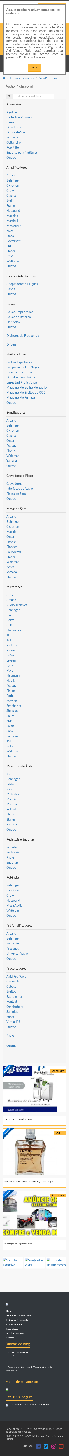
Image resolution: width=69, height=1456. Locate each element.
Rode (10, 695)
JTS (8, 635)
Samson (11, 700)
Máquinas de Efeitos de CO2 (25, 392)
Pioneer (11, 546)
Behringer (13, 180)
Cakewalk (13, 981)
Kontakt (11, 1001)
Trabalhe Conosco (15, 1333)
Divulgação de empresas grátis (18, 1244)
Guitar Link (13, 142)
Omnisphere (14, 1006)
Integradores (12, 1329)
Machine (12, 215)
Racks (10, 857)
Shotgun (12, 710)
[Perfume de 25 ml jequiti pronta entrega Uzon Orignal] (34, 1152)
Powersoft (13, 241)
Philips (10, 690)
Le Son (10, 655)
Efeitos (11, 991)
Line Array (13, 322)
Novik (10, 680)
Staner (10, 251)
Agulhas (11, 112)
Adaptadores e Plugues (22, 284)
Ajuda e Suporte (14, 1324)
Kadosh (11, 645)
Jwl (8, 640)
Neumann (13, 675)
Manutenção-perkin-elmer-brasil (18, 1119)
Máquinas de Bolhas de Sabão (26, 387)
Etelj (9, 200)
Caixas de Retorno (18, 317)
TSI (8, 741)
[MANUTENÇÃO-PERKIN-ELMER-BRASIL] (34, 1089)
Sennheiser (13, 705)
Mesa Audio (14, 905)
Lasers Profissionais (19, 372)
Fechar (34, 67)
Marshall (12, 220)
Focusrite (12, 943)
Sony (9, 731)
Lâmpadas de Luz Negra (22, 367)
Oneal (10, 236)
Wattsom (12, 261)
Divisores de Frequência (22, 335)
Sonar (10, 1016)
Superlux (12, 736)
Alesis (10, 774)
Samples (12, 1011)
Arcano (11, 175)
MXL (9, 670)
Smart (10, 726)
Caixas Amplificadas (19, 312)
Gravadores (14, 483)
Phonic (11, 450)
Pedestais (12, 852)
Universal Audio (17, 953)
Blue (9, 615)
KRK (9, 789)
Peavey (11, 445)
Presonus (12, 948)
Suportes (12, 862)
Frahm (10, 205)
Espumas (12, 137)
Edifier (10, 784)
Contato (10, 1338)
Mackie (11, 531)
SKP (9, 246)
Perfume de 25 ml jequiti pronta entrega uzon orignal (28, 1182)
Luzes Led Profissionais (22, 382)
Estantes (12, 847)
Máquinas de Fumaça (20, 397)
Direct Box (13, 127)
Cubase (11, 986)
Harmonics (13, 630)
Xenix (10, 567)
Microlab (12, 804)
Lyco (9, 665)
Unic (9, 256)
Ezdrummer (14, 996)
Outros (11, 157)
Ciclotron (12, 185)
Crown (10, 190)
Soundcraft (13, 552)
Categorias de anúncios (22, 78)
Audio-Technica (16, 605)
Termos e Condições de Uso (19, 1315)
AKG (9, 595)
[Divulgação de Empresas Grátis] (34, 1214)
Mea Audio (13, 225)
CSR (9, 625)
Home (9, 1311)
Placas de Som (16, 493)
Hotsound (13, 210)
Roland (11, 809)
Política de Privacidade (17, 1320)
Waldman (12, 455)
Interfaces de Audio (19, 488)
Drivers (11, 344)
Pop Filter (13, 147)
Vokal (10, 746)
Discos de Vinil (16, 132)
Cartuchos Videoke (19, 117)
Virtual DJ (13, 1021)
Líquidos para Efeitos (20, 377)
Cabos (10, 289)
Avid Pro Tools (16, 976)
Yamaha (11, 460)
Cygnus (11, 195)
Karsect (11, 650)
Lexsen (11, 660)
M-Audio (12, 794)
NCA (9, 230)
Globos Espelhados (19, 362)
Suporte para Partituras (22, 152)
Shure (10, 716)
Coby (10, 620)
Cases (10, 122)
